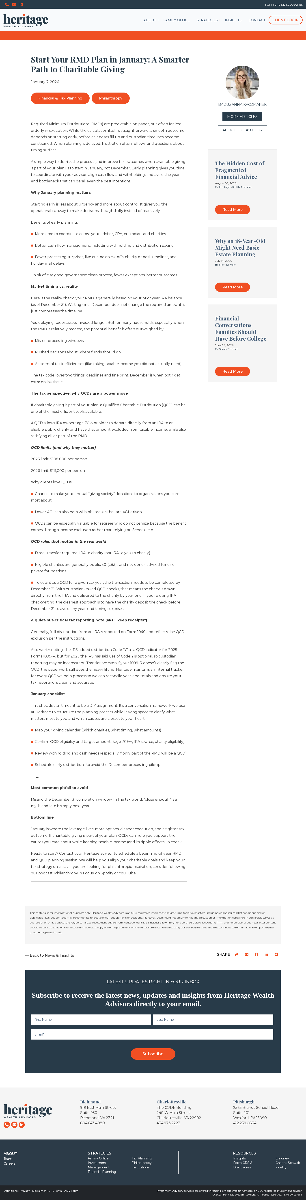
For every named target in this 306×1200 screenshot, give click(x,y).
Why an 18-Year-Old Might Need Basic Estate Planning (240, 247)
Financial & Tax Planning (60, 98)
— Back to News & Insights (49, 955)
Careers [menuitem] (9, 1163)
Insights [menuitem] (239, 1158)
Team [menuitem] (8, 1159)
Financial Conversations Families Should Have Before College (240, 328)
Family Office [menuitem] (98, 1158)
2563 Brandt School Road (256, 1107)
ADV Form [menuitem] (71, 1190)
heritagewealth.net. (49, 932)
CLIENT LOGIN (285, 20)
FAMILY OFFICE (176, 20)
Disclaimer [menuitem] (39, 1190)
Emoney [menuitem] (282, 1158)
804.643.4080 (92, 1123)
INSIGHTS (233, 20)
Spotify (107, 873)
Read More (232, 210)
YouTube (127, 873)
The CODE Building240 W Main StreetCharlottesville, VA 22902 (179, 1112)
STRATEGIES (207, 20)
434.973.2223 (168, 1123)
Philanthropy (110, 98)
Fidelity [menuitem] (281, 1167)
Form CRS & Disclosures (284, 4)
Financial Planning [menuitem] (102, 1172)
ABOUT (149, 20)
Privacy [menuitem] (25, 1190)
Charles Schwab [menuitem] (288, 1163)
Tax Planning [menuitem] (142, 1158)
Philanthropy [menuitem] (142, 1163)
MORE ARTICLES (242, 117)
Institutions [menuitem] (140, 1167)
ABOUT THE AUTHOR (242, 130)
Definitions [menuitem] (10, 1190)
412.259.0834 (244, 1123)
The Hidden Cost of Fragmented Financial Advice (239, 170)
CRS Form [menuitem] (55, 1190)
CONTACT (257, 20)
